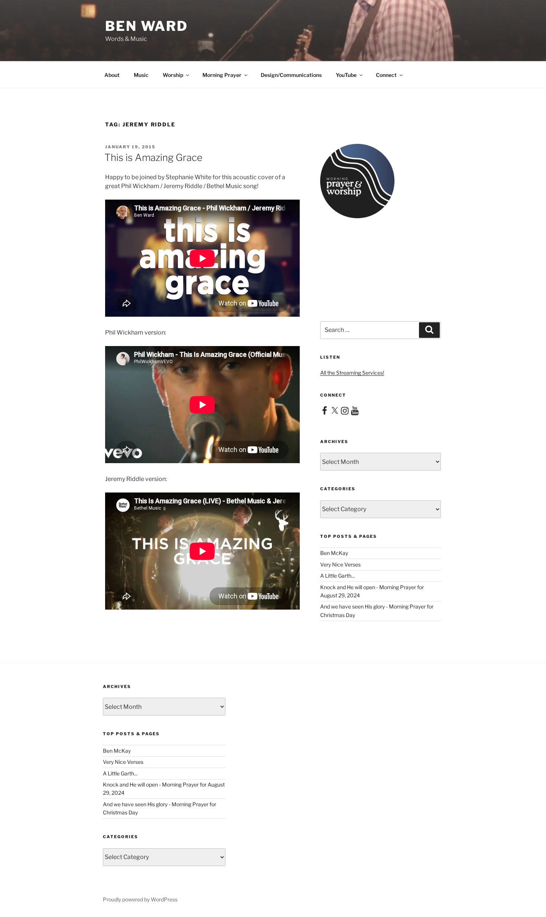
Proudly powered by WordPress (140, 899)
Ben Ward (146, 26)
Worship (173, 75)
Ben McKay (334, 553)
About (112, 75)
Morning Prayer (221, 75)
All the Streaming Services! (352, 372)
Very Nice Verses (340, 564)
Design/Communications (291, 75)
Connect (386, 75)
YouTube (346, 75)
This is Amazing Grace (153, 157)
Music (141, 75)
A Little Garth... (337, 575)
